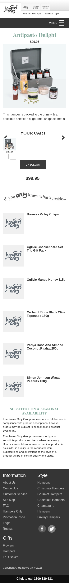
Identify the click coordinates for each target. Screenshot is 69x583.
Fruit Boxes (10, 557)
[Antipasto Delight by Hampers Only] (9, 144)
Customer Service (15, 494)
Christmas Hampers (50, 488)
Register (8, 528)
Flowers (8, 545)
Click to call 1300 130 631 (34, 578)
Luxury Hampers (48, 517)
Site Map (9, 500)
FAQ (6, 505)
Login (7, 523)
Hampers (9, 551)
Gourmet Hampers (49, 494)
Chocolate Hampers (51, 500)
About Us (9, 482)
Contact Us (10, 488)
